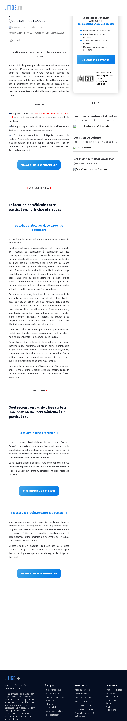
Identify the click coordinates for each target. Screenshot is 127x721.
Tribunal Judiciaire (114, 689)
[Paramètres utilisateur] (11, 40)
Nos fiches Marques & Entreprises (84, 714)
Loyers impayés (82, 693)
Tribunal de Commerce (111, 702)
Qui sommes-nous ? (53, 689)
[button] (119, 8)
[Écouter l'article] (18, 40)
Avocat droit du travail (84, 701)
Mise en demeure (82, 689)
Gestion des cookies (54, 710)
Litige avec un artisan (84, 709)
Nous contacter (51, 714)
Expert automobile (83, 705)
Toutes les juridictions (111, 708)
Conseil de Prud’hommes (112, 695)
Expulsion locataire (83, 697)
